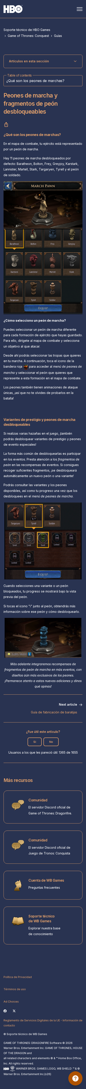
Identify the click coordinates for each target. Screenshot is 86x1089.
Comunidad (37, 800)
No (51, 741)
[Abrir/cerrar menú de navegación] (79, 9)
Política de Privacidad (18, 977)
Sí (34, 741)
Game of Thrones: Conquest (28, 36)
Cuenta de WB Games (46, 880)
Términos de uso (15, 989)
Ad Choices (11, 1001)
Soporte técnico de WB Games (41, 918)
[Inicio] (13, 9)
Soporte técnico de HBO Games (27, 30)
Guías (58, 36)
